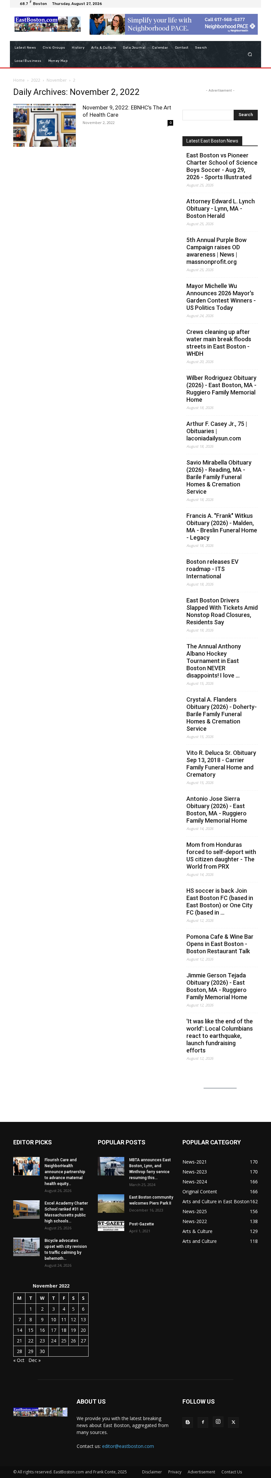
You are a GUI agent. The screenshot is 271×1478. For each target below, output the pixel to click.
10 (53, 1319)
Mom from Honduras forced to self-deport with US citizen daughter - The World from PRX (221, 855)
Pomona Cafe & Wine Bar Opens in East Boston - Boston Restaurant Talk (219, 944)
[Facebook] (203, 1422)
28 (19, 1351)
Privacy (174, 1472)
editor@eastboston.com (128, 1446)
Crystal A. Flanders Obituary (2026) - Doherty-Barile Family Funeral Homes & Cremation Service (221, 714)
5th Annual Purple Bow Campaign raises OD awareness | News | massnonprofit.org (216, 250)
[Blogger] (187, 1422)
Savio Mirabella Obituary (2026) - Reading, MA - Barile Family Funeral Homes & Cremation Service (219, 477)
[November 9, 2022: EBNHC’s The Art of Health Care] (44, 125)
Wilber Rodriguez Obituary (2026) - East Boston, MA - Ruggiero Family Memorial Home (221, 388)
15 (30, 1330)
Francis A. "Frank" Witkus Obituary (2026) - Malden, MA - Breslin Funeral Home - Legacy (221, 526)
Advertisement (201, 1472)
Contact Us (231, 1472)
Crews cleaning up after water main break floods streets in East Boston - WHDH (218, 342)
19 (73, 1330)
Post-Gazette (141, 1224)
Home (19, 80)
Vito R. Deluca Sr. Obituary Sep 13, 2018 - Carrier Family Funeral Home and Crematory (221, 763)
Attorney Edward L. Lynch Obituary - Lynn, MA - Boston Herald (220, 208)
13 (83, 1319)
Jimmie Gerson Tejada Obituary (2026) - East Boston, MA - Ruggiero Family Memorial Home (216, 986)
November (57, 80)
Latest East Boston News (212, 141)
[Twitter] (233, 1422)
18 (63, 1330)
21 (19, 1340)
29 (30, 1351)
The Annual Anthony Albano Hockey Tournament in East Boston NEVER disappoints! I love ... (213, 661)
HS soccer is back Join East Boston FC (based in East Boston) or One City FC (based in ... (219, 901)
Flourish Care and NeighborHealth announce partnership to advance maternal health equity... (65, 1172)
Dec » (34, 1360)
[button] (250, 54)
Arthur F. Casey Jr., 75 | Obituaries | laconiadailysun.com (216, 431)
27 (83, 1340)
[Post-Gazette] (111, 1226)
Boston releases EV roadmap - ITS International (212, 569)
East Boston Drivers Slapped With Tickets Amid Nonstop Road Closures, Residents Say (222, 611)
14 (19, 1330)
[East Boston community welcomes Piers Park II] (111, 1203)
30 (42, 1351)
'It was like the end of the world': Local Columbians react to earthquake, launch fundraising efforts (219, 1036)
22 (30, 1340)
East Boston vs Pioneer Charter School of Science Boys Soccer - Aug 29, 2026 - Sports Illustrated (221, 166)
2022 (35, 80)
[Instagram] (218, 1421)
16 (42, 1330)
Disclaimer (152, 1472)
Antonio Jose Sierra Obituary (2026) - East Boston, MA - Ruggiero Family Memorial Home (216, 809)
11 (63, 1319)
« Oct (18, 1360)
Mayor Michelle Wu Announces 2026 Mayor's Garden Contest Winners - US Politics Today (221, 296)
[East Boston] (47, 24)
